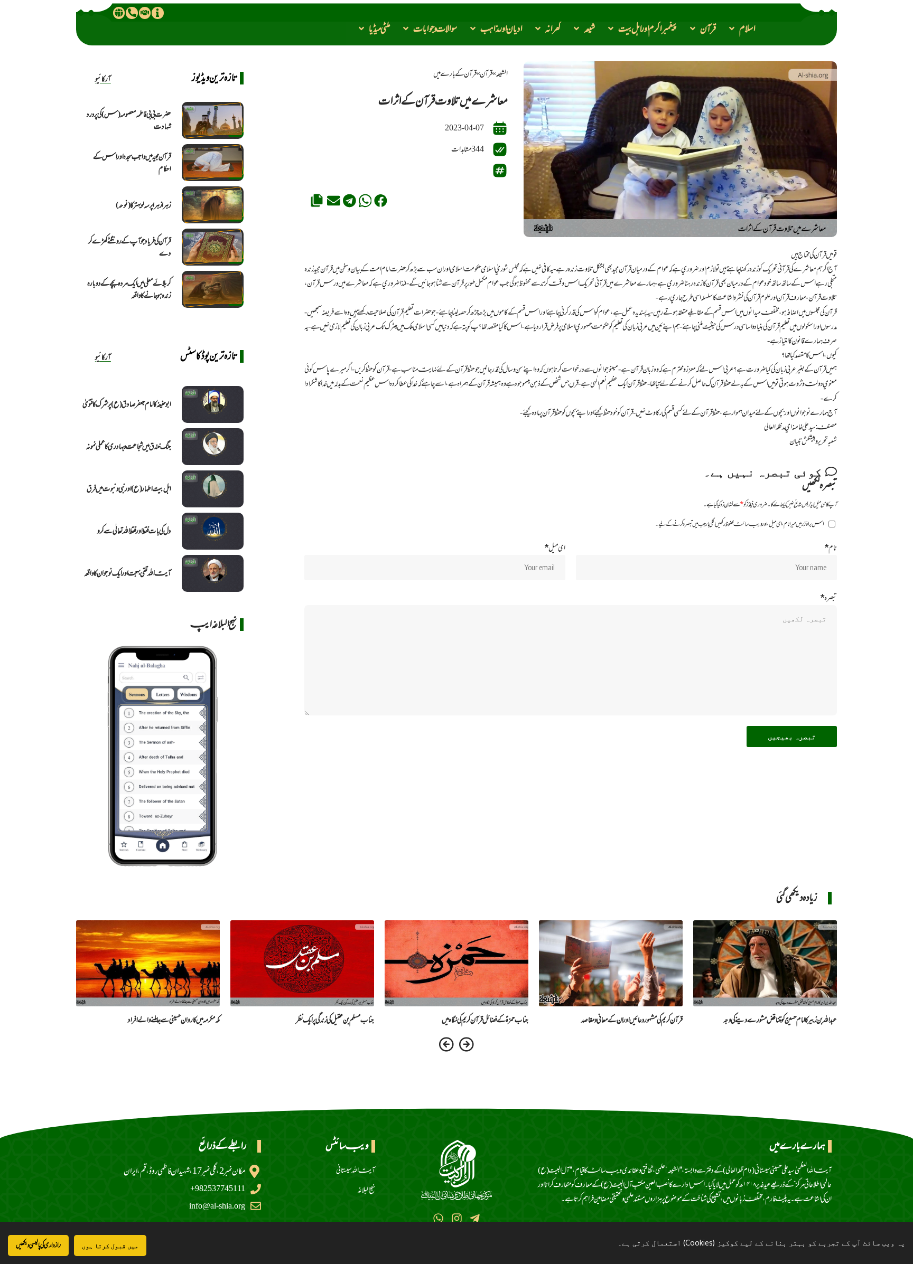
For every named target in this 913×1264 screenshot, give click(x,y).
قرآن (486, 74)
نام (830, 548)
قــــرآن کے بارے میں (455, 74)
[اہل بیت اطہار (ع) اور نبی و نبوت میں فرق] (213, 488)
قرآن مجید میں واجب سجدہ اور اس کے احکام (132, 162)
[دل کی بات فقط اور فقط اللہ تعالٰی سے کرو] (213, 531)
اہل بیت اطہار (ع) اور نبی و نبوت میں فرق (129, 489)
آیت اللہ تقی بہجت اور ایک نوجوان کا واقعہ (127, 573)
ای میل (554, 548)
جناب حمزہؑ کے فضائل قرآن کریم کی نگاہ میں (485, 1020)
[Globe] (119, 12)
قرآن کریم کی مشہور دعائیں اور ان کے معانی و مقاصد (632, 1020)
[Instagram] (456, 1218)
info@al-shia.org (217, 1206)
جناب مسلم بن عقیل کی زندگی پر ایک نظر (335, 1020)
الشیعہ (502, 74)
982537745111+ (217, 1189)
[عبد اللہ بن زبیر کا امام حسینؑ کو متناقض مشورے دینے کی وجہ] (765, 963)
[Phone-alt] (131, 12)
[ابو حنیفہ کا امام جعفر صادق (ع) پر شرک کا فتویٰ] (213, 404)
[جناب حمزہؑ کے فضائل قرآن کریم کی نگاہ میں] (456, 963)
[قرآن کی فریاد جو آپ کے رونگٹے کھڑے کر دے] (213, 247)
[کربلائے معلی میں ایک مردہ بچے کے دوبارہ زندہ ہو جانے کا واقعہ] (213, 289)
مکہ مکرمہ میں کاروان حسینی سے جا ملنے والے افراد (174, 1020)
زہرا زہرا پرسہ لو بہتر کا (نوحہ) (143, 205)
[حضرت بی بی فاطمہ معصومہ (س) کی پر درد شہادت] (213, 120)
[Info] (157, 12)
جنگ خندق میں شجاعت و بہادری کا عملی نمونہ (128, 446)
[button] (741, 28)
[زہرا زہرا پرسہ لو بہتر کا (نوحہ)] (213, 204)
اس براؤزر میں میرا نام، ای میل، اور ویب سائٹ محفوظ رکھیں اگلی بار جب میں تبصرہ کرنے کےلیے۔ (739, 524)
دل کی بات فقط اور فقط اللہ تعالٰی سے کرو (134, 531)
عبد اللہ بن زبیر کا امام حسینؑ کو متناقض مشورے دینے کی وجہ (780, 1020)
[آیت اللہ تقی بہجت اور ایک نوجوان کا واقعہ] (213, 573)
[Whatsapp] (438, 1218)
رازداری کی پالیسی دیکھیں (38, 1245)
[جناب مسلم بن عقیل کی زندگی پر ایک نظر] (302, 963)
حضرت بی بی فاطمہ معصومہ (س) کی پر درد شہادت (129, 120)
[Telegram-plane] (474, 1218)
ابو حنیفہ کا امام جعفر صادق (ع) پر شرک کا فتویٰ (126, 404)
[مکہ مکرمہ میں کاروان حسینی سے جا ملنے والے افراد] (148, 963)
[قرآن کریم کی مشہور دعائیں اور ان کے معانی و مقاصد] (611, 963)
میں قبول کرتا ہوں (110, 1246)
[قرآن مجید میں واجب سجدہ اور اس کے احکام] (213, 162)
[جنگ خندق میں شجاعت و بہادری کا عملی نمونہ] (213, 446)
